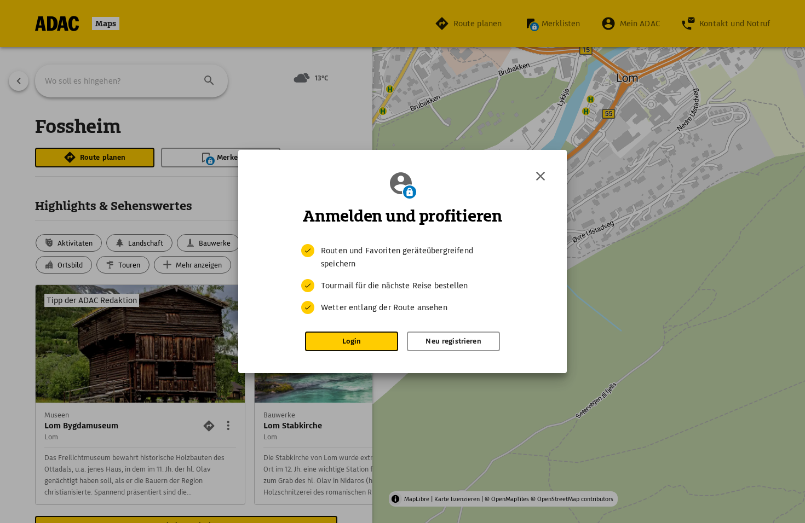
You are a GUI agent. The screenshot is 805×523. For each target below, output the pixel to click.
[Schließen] (540, 176)
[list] (402, 279)
